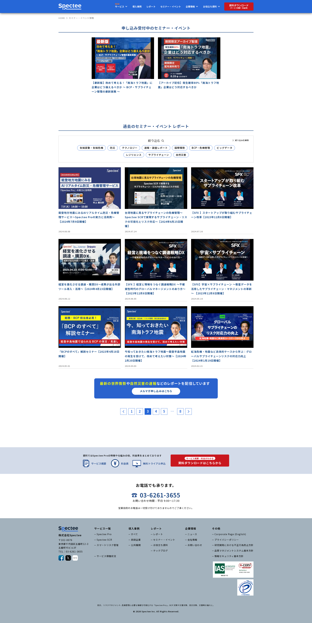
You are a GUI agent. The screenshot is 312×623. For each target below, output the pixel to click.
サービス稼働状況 (106, 556)
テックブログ (160, 550)
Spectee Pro (104, 534)
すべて (134, 534)
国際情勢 (180, 147)
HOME (61, 17)
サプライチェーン (158, 154)
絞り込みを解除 (242, 140)
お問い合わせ (195, 545)
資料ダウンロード (239, 6)
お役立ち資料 (160, 545)
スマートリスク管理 (108, 545)
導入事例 (137, 6)
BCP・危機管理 (201, 147)
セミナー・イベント (170, 6)
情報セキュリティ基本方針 (229, 556)
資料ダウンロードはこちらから (199, 461)
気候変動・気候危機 (91, 147)
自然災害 (181, 154)
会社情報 (192, 539)
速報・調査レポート (156, 147)
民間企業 (136, 539)
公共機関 (136, 545)
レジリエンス (134, 154)
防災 (112, 147)
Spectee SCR (104, 539)
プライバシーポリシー (226, 539)
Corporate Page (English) (230, 534)
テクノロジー (129, 147)
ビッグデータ (224, 147)
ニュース (192, 534)
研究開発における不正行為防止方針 (234, 545)
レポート (151, 6)
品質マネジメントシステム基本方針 (234, 550)
